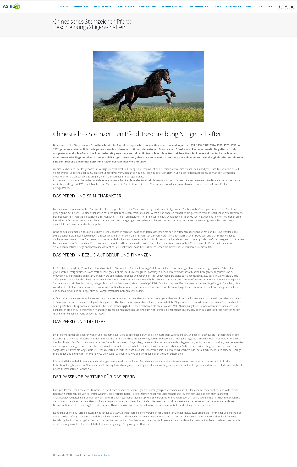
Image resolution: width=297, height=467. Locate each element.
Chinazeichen (124, 6)
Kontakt (108, 455)
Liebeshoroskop (197, 6)
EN (268, 6)
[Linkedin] (291, 6)
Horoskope (80, 6)
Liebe (216, 6)
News (249, 6)
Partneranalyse (171, 6)
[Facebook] (279, 6)
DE (259, 6)
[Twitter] (285, 6)
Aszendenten (147, 6)
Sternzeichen (102, 6)
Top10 (63, 6)
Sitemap (87, 455)
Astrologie (232, 6)
